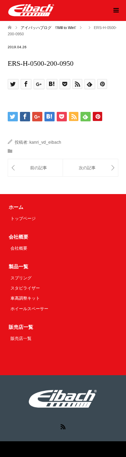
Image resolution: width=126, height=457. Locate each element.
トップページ (23, 218)
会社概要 (18, 248)
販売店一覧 (20, 338)
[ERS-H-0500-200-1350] (90, 167)
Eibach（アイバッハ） (47, 449)
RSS (63, 426)
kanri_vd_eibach (45, 142)
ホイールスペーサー (29, 308)
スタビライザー (25, 288)
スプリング (20, 278)
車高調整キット (25, 298)
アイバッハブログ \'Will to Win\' (48, 28)
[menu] (115, 10)
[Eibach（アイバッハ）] (31, 10)
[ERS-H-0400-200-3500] (35, 167)
